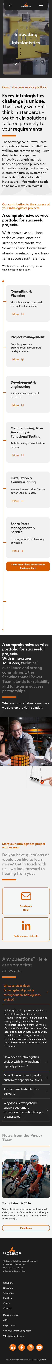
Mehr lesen (26, 1228)
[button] (41, 5)
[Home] (26, 4)
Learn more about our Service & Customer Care (28, 566)
